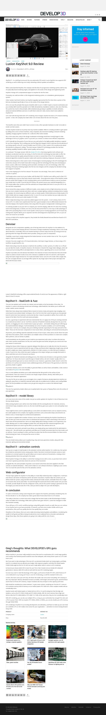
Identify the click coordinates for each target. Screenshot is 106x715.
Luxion (42, 614)
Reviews (29, 20)
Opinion (44, 20)
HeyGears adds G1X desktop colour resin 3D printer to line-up (89, 73)
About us (67, 707)
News (22, 20)
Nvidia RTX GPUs (36, 152)
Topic (62, 20)
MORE (88, 20)
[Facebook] (95, 15)
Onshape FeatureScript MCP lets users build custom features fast (88, 82)
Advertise (73, 707)
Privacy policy (96, 707)
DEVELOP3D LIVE (80, 20)
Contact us (88, 707)
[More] (24, 75)
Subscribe (80, 707)
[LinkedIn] (99, 15)
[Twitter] (97, 15)
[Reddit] (18, 75)
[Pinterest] (15, 75)
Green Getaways (85, 64)
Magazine (70, 20)
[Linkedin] (13, 75)
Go (85, 39)
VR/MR (22, 61)
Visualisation (15, 61)
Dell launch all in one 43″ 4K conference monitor (88, 90)
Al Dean (32, 69)
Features (37, 20)
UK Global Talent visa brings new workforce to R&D (88, 97)
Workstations (54, 20)
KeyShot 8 (17, 369)
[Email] (21, 75)
